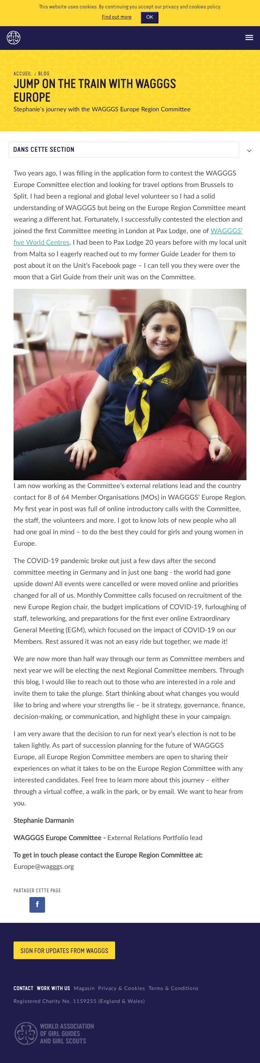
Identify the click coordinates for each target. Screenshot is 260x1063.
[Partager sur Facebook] (37, 905)
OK (149, 17)
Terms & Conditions (174, 988)
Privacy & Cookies (121, 988)
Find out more (117, 17)
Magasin (84, 988)
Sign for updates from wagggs (64, 951)
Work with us (53, 988)
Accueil (23, 74)
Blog (44, 74)
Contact (24, 988)
